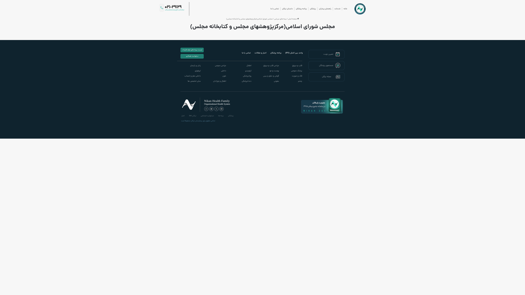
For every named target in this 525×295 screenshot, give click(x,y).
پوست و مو (274, 71)
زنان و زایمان (195, 65)
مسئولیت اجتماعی (207, 116)
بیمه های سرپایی (280, 19)
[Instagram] (206, 109)
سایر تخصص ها (194, 81)
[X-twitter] (216, 109)
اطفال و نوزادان (219, 81)
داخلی (223, 71)
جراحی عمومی (220, 65)
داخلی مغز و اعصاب (192, 76)
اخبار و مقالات (260, 53)
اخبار (183, 116)
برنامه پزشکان (301, 8)
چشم (300, 81)
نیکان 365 (192, 116)
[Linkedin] (221, 109)
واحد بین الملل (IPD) (294, 53)
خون (224, 76)
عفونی (276, 81)
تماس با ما (274, 8)
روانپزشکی (247, 76)
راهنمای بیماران (325, 8)
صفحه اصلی (292, 19)
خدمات (337, 8)
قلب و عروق (297, 65)
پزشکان (313, 8)
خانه (345, 8)
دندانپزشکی (246, 81)
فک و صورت (297, 76)
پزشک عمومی (296, 71)
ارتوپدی (248, 71)
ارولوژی (198, 71)
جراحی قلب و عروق (271, 65)
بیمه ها (221, 116)
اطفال (249, 65)
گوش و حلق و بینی (271, 76)
